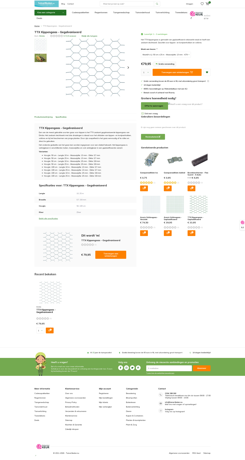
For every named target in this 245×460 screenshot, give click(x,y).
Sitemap (68, 420)
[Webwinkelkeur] (191, 18)
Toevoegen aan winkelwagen (110, 254)
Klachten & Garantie (73, 425)
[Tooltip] (208, 81)
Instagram (126, 367)
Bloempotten (131, 398)
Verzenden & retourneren (75, 411)
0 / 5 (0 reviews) (70, 36)
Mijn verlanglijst (105, 407)
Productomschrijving (43, 117)
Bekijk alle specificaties (48, 218)
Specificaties (61, 117)
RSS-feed (196, 453)
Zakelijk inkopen (72, 429)
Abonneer (201, 368)
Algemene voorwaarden (75, 398)
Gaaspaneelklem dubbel (174, 173)
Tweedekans (181, 12)
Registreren (104, 393)
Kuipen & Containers (134, 416)
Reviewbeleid (151, 137)
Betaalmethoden (72, 407)
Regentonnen (101, 12)
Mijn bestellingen (106, 398)
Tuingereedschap (121, 12)
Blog (63, 4)
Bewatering (131, 393)
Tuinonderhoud (142, 12)
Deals (39, 18)
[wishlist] (202, 4)
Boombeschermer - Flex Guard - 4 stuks (198, 174)
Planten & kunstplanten (136, 420)
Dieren (128, 411)
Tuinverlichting (162, 12)
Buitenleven (131, 402)
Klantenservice (71, 416)
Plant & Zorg (131, 425)
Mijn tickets (103, 402)
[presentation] (128, 67)
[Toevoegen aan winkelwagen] (50, 330)
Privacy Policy (71, 402)
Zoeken (157, 3)
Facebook (120, 367)
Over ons (69, 393)
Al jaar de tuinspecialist (101, 352)
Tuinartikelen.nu (72, 453)
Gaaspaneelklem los (149, 173)
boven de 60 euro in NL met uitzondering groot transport (152, 352)
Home (37, 26)
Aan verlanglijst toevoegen (207, 72)
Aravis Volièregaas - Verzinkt (149, 218)
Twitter (132, 367)
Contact (70, 4)
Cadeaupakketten (80, 12)
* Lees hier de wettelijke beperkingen (160, 373)
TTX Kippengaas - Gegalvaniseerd (46, 310)
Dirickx (42, 36)
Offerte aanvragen (154, 106)
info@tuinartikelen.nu (173, 402)
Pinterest (138, 367)
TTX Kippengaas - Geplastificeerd (196, 218)
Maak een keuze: (149, 49)
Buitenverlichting (133, 407)
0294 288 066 (170, 393)
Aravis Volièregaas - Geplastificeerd (173, 218)
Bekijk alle (89, 36)
